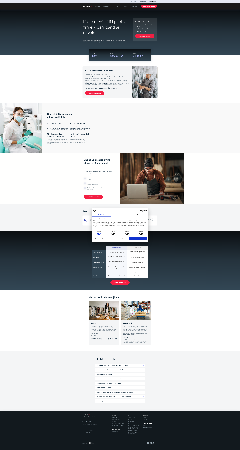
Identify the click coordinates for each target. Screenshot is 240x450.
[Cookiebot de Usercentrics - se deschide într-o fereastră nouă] (141, 211)
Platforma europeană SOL (134, 425)
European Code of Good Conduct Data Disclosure (133, 428)
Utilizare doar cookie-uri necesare (102, 238)
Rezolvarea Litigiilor (132, 430)
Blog (144, 425)
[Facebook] (148, 443)
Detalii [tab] (120, 214)
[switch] (113, 234)
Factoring (114, 417)
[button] (120, 365)
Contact (145, 419)
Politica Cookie (131, 421)
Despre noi (145, 417)
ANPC (129, 423)
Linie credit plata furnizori (118, 423)
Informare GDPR (131, 419)
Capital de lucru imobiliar (118, 425)
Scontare (114, 421)
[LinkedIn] (151, 443)
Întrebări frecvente (147, 427)
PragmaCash (115, 431)
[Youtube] (153, 443)
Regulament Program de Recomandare (132, 433)
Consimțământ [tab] (101, 214)
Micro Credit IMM (116, 419)
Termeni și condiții (132, 417)
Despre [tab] (138, 214)
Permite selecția (120, 238)
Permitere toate (138, 238)
